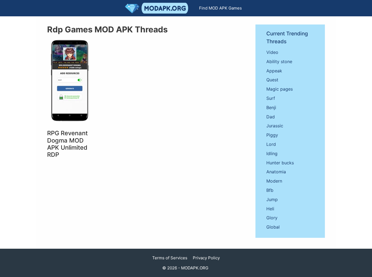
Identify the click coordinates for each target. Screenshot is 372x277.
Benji (271, 107)
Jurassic (274, 125)
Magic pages (279, 89)
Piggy (272, 135)
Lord (271, 144)
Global (273, 227)
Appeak (274, 70)
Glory (272, 217)
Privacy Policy (206, 257)
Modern (274, 181)
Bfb (269, 190)
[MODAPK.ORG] (158, 8)
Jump (272, 199)
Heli (270, 208)
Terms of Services (169, 257)
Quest (272, 79)
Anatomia (276, 171)
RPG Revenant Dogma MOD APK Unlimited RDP (67, 144)
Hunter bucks (280, 162)
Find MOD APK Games (220, 8)
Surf (270, 98)
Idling (272, 153)
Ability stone (279, 61)
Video (272, 52)
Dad (270, 116)
